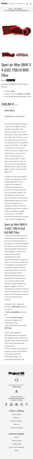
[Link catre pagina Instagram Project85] (21, 404)
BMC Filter (10, 80)
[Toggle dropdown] (16, 3)
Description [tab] (9, 110)
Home (10, 9)
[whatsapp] (11, 454)
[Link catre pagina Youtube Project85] (16, 404)
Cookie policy (16, 444)
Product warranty (16, 428)
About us (16, 418)
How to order (16, 414)
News (16, 437)
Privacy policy (16, 441)
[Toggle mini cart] (31, 4)
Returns (16, 424)
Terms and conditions (16, 447)
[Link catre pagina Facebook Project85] (6, 404)
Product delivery (16, 421)
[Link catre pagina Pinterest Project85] (26, 404)
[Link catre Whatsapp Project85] (11, 404)
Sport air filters (18, 9)
